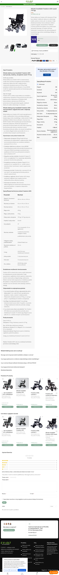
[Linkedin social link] (41, 54)
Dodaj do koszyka (42, 45)
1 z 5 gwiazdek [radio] (10, 477)
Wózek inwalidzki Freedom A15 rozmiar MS (21, 392)
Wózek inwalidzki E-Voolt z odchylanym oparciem (7, 394)
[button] (7, 407)
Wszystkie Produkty (6, 397)
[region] (15, 565)
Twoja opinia (5, 479)
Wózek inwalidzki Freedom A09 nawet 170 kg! (51, 434)
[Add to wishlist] (13, 379)
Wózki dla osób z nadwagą (49, 436)
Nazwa (4, 493)
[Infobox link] (44, 39)
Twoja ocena (5, 477)
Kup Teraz (53, 45)
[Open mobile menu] (1, 2)
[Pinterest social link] (40, 54)
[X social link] (38, 54)
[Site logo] (29, 1)
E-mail (32, 493)
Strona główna (3, 6)
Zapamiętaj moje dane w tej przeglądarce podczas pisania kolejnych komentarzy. (23, 499)
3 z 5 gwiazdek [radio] (13, 477)
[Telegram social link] (43, 54)
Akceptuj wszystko (22, 570)
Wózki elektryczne (9, 6)
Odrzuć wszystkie (13, 570)
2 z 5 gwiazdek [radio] (12, 477)
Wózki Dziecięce (49, 398)
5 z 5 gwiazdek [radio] (15, 477)
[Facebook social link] (37, 54)
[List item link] (26, 546)
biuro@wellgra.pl (32, 532)
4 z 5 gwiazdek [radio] (14, 477)
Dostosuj (6, 570)
